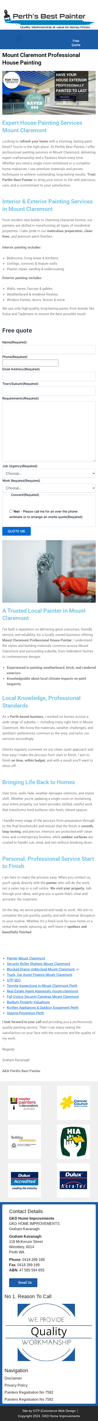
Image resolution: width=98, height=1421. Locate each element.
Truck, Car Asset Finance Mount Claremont (39, 975)
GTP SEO (14, 980)
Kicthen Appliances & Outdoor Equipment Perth (42, 1008)
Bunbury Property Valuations (28, 1002)
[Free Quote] (76, 34)
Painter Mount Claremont (26, 958)
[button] (19, 38)
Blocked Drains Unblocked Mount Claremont (41, 969)
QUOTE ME (16, 531)
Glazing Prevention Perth (25, 1013)
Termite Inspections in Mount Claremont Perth (42, 986)
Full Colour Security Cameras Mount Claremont (43, 997)
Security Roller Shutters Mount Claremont (38, 964)
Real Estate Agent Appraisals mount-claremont (42, 991)
